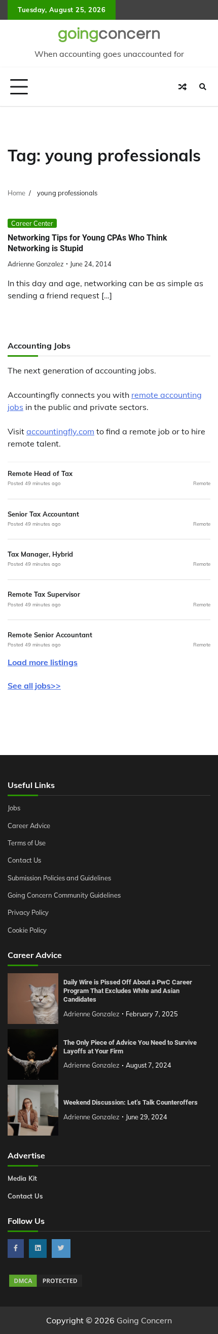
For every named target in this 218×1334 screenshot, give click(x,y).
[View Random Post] (182, 86)
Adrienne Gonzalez (36, 264)
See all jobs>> (34, 685)
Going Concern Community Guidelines (64, 895)
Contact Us (24, 860)
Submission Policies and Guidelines (59, 878)
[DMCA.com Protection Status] (46, 1285)
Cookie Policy (27, 930)
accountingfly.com (60, 431)
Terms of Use (27, 843)
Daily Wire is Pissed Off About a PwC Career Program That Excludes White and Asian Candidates (127, 990)
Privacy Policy (28, 912)
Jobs (14, 808)
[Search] (202, 86)
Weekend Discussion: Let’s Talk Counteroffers (130, 1102)
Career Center (32, 223)
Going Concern (144, 1320)
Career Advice (29, 826)
